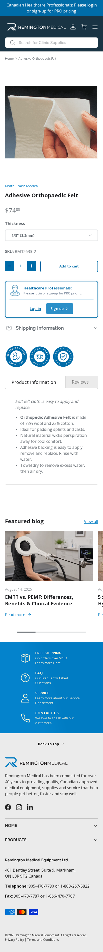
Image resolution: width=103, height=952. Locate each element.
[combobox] (51, 42)
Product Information (34, 382)
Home (9, 58)
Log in (35, 308)
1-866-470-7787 (60, 896)
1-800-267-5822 (75, 886)
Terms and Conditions (43, 940)
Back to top (49, 743)
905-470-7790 (41, 886)
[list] (51, 122)
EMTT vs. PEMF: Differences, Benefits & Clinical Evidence (39, 600)
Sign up (57, 308)
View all (91, 521)
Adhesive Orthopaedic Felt (37, 58)
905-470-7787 (26, 896)
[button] (84, 26)
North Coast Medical (21, 186)
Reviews (80, 382)
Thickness (15, 223)
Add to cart (69, 266)
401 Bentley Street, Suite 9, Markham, (40, 870)
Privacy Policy (14, 940)
